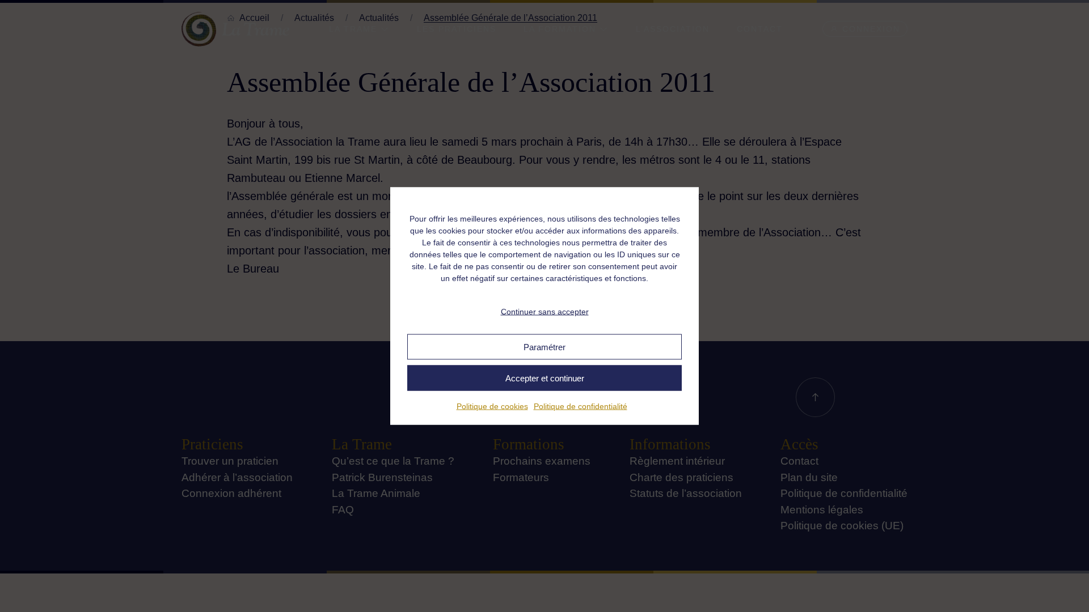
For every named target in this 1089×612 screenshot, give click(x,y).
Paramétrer (544, 346)
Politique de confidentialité (580, 406)
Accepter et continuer (544, 377)
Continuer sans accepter (545, 311)
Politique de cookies (492, 406)
